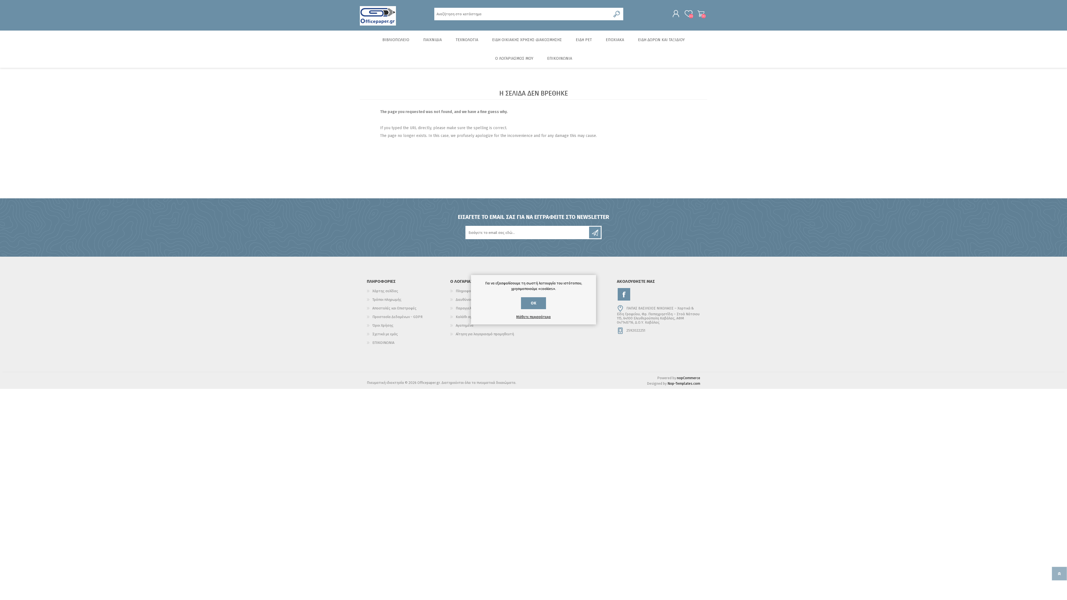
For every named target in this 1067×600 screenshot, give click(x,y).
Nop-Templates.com (683, 383)
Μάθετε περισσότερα (533, 317)
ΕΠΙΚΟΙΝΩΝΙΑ (383, 343)
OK (533, 303)
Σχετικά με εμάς (385, 334)
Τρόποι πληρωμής (387, 300)
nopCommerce (688, 378)
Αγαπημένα (464, 325)
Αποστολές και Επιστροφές (394, 308)
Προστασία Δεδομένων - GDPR (397, 317)
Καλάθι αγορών (701, 14)
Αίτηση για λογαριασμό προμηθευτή (485, 334)
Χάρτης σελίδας (385, 291)
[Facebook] (624, 294)
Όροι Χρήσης (382, 325)
